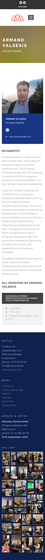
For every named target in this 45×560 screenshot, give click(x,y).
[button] (6, 458)
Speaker (6, 393)
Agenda (6, 397)
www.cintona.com (12, 369)
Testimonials (9, 405)
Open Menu (31, 17)
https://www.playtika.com (20, 137)
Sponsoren (8, 401)
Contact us (8, 386)
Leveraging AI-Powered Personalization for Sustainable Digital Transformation (21, 298)
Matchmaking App (12, 390)
